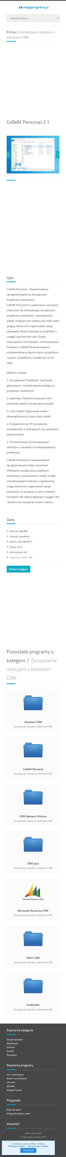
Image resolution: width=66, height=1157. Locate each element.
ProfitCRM (33, 1005)
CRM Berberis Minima (33, 816)
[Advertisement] (33, 79)
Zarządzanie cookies (38, 1146)
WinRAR (11, 1086)
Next (57, 154)
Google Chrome (14, 1090)
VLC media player (15, 1074)
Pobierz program (18, 569)
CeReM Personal (33, 769)
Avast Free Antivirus (17, 1078)
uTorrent (11, 1082)
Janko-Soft (20, 557)
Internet (11, 1047)
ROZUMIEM (28, 1150)
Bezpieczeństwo (15, 1039)
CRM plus (33, 863)
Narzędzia (12, 1055)
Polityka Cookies (16, 1146)
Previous (8, 154)
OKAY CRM (33, 958)
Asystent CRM (33, 722)
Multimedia (12, 1043)
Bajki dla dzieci (14, 1109)
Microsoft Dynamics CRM (33, 911)
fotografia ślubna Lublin (18, 1113)
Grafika (10, 1051)
